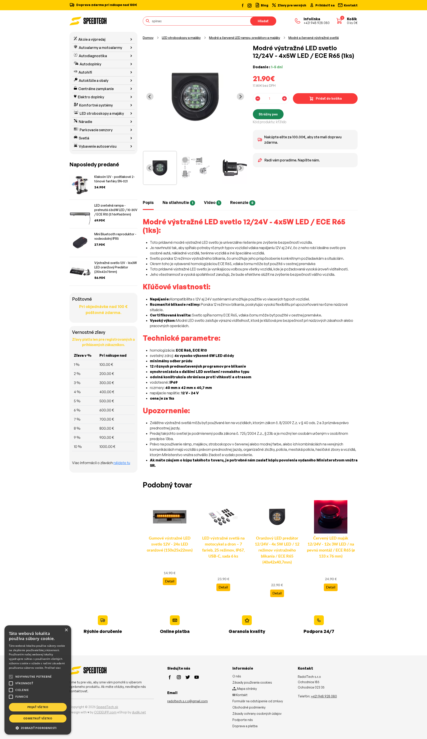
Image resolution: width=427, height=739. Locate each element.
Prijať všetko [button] (37, 707)
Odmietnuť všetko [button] (37, 718)
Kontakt (242, 695)
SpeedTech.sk (107, 707)
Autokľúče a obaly (93, 80)
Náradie (85, 121)
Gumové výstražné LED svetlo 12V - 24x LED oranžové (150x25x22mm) (170, 544)
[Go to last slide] (149, 96)
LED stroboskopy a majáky (102, 113)
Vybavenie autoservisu (98, 146)
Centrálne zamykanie (96, 89)
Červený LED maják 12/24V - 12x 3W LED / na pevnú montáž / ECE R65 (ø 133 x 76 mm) (331, 547)
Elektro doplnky (91, 97)
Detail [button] (169, 581)
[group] (160, 168)
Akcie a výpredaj (91, 39)
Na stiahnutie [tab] (178, 202)
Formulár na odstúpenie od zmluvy (257, 701)
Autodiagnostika (93, 56)
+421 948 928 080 (324, 696)
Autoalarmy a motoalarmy (100, 47)
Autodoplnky (90, 64)
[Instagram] (249, 5)
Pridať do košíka (329, 98)
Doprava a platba (245, 726)
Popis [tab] (148, 202)
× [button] (66, 630)
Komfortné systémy (96, 105)
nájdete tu (121, 463)
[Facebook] (243, 5)
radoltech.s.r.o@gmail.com (187, 701)
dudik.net (139, 712)
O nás (236, 676)
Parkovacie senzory (96, 130)
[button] (38, 728)
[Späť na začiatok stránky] (417, 728)
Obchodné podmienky (249, 707)
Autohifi (85, 72)
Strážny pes (268, 114)
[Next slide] (240, 96)
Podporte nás (242, 720)
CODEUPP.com (105, 712)
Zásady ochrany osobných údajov (257, 713)
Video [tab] (212, 202)
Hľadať (263, 21)
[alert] (37, 680)
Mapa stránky (246, 689)
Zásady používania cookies (252, 682)
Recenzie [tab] (241, 202)
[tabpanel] (250, 345)
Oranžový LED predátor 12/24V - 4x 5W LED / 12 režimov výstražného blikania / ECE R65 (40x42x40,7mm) (277, 550)
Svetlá (84, 138)
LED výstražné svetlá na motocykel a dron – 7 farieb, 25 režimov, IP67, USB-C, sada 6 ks (223, 547)
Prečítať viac (53, 668)
